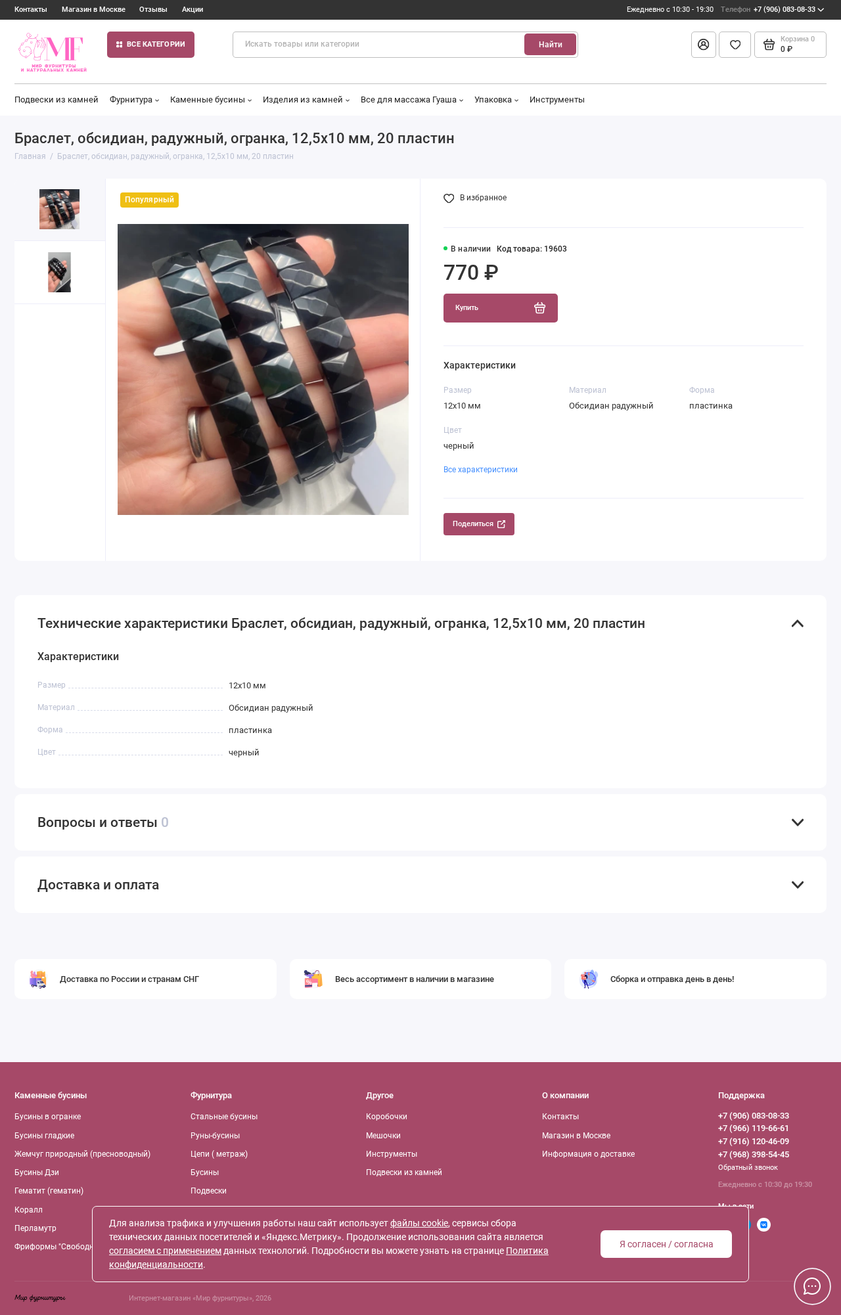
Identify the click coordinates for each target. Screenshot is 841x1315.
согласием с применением (165, 1250)
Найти (550, 44)
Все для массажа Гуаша (409, 99)
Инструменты (557, 99)
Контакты (30, 9)
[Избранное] (734, 45)
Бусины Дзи (36, 1172)
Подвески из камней (56, 99)
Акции (192, 9)
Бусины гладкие (44, 1135)
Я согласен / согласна (667, 1244)
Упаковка (493, 99)
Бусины (205, 1172)
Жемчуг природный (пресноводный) (82, 1154)
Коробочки (386, 1116)
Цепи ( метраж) (219, 1154)
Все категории (156, 44)
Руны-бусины (215, 1135)
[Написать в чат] (812, 1286)
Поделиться (473, 524)
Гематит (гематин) (48, 1190)
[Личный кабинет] (703, 45)
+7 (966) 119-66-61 (753, 1128)
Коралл (28, 1210)
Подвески (209, 1190)
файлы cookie (419, 1223)
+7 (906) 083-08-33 (768, 9)
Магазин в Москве (93, 9)
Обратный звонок (748, 1167)
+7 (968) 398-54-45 (753, 1154)
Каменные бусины (207, 99)
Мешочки (383, 1135)
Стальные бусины (224, 1116)
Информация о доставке (588, 1154)
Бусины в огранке (47, 1116)
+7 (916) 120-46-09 (753, 1141)
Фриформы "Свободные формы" (74, 1246)
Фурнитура (131, 99)
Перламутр (35, 1228)
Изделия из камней (303, 99)
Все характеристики (480, 469)
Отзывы (153, 9)
